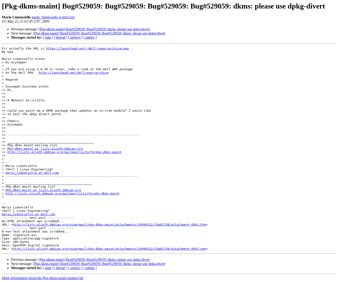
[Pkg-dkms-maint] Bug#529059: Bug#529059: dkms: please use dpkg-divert (94, 29)
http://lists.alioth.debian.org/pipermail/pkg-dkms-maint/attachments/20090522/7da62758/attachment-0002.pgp (109, 248)
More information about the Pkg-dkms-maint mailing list (42, 278)
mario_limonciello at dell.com (53, 17)
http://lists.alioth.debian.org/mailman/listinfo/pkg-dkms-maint (64, 152)
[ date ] (48, 37)
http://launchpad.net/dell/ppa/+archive (74, 72)
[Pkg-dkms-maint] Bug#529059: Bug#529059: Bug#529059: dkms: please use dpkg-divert (99, 33)
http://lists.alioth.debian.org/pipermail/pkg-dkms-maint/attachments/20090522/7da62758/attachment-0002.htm (109, 224)
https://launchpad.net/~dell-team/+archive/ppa (87, 48)
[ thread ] (60, 37)
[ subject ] (75, 37)
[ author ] (90, 37)
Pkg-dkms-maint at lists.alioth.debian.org (45, 148)
